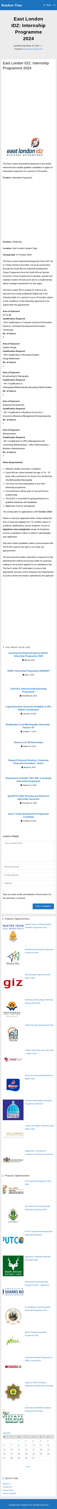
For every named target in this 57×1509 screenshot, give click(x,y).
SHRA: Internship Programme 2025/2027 (28, 671)
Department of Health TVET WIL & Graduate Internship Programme (28, 779)
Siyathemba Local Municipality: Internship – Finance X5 (28, 726)
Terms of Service (9, 1493)
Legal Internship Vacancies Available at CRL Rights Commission (28, 708)
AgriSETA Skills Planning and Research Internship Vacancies (28, 797)
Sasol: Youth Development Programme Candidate (28, 815)
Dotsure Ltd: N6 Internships (28, 742)
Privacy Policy (8, 1490)
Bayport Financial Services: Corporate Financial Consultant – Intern (28, 761)
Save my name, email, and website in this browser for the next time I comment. (27, 896)
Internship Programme (32, 49)
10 (34, 1445)
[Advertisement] (28, 104)
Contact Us (7, 1487)
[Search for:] (54, 5)
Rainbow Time (11, 5)
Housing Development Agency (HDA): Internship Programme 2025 (28, 654)
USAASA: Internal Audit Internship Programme (28, 690)
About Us (6, 1484)
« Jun (28, 1467)
